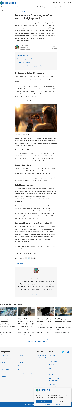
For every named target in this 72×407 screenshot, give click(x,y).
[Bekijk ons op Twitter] (63, 352)
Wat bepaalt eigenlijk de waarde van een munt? (63, 321)
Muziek (20, 369)
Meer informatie (36, 295)
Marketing (3, 362)
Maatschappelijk (5, 369)
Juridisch (20, 355)
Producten (21, 366)
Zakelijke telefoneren (25, 62)
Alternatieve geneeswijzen (26, 373)
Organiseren (3, 376)
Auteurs (51, 374)
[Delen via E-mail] (34, 258)
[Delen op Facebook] (26, 258)
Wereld (2, 366)
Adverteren (52, 355)
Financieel (21, 362)
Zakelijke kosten (42, 191)
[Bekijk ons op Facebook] (70, 352)
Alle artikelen (4, 355)
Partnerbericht (20, 263)
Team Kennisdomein (26, 46)
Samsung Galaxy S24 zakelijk (23, 30)
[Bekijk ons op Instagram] (65, 352)
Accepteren (44, 401)
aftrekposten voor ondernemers (34, 246)
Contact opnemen (54, 365)
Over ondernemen (5, 359)
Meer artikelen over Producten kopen (36, 341)
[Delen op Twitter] (29, 258)
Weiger (61, 401)
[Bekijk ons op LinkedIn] (68, 352)
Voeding (2, 373)
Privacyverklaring (56, 404)
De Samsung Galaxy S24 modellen (29, 59)
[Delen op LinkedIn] (32, 258)
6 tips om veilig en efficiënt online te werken (44, 321)
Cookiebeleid (47, 404)
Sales (19, 359)
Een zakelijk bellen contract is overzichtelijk (31, 66)
